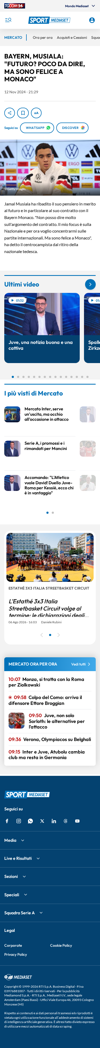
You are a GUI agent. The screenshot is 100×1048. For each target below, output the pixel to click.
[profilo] (92, 20)
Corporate (13, 945)
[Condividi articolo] (9, 113)
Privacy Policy (15, 954)
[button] (50, 20)
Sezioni (11, 876)
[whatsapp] (30, 821)
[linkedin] (54, 821)
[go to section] (90, 284)
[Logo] (50, 20)
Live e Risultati (18, 858)
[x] (42, 821)
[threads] (65, 821)
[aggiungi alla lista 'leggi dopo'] (23, 113)
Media (10, 840)
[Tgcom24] (14, 6)
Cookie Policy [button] (61, 945)
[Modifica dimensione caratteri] (36, 113)
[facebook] (7, 821)
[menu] (8, 20)
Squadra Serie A (19, 912)
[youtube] (77, 821)
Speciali (11, 894)
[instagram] (18, 821)
